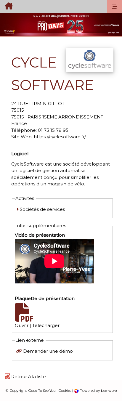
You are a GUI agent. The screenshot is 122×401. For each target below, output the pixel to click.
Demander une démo (48, 351)
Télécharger (46, 325)
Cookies (64, 390)
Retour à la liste (28, 376)
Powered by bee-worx (98, 390)
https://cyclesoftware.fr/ (60, 136)
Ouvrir (21, 325)
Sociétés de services (42, 209)
